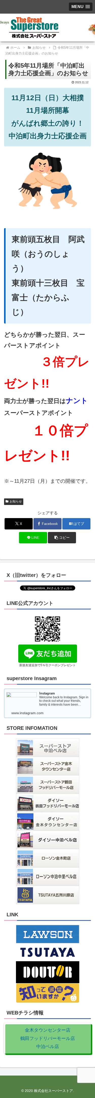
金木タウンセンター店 (47, 1030)
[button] (62, 537)
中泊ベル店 (47, 1046)
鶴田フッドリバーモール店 (47, 1038)
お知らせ (16, 501)
